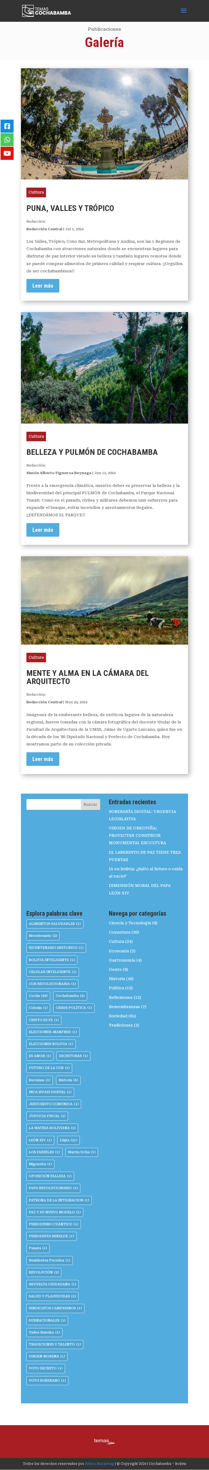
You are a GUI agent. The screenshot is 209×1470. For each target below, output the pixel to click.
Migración (40, 1164)
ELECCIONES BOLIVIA (51, 1044)
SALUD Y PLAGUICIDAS (52, 1296)
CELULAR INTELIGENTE (52, 972)
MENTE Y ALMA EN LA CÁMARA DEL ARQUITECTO (87, 677)
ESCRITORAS (73, 1056)
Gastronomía (122, 960)
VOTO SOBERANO (47, 1380)
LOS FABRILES (44, 1152)
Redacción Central (44, 229)
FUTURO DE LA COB (49, 1068)
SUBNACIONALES (47, 1320)
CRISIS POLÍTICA (74, 1008)
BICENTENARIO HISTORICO (56, 948)
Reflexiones (121, 997)
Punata (38, 1248)
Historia (68, 1080)
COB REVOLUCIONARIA (52, 984)
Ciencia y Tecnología (130, 923)
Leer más (42, 285)
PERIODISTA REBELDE (51, 1236)
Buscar (90, 804)
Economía (119, 951)
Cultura (36, 192)
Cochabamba (70, 996)
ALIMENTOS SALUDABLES (55, 924)
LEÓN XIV (40, 1140)
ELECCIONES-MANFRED (53, 1032)
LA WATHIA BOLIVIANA (52, 1128)
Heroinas (39, 1080)
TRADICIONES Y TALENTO (55, 1344)
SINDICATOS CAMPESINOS (55, 1308)
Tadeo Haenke (44, 1332)
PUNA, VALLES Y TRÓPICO (70, 208)
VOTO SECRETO (46, 1368)
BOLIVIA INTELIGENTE (52, 960)
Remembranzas (124, 1007)
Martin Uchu (82, 1152)
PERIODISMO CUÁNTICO (53, 1224)
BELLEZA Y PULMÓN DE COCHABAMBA (92, 452)
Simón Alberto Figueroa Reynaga (58, 473)
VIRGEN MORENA (47, 1356)
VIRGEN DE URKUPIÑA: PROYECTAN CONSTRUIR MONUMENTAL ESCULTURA (137, 835)
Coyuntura (119, 932)
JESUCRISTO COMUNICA (54, 1104)
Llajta (68, 1140)
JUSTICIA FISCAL (47, 1116)
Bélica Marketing (99, 1464)
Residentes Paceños (49, 1260)
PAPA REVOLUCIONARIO (53, 1188)
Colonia (38, 1008)
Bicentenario (43, 936)
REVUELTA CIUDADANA (52, 1284)
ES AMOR (40, 1056)
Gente (115, 969)
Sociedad (118, 1016)
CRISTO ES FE (44, 1020)
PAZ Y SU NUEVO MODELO (55, 1212)
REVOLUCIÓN (44, 1272)
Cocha (38, 996)
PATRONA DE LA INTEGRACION (59, 1200)
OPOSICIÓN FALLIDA (50, 1176)
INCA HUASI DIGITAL (50, 1092)
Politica (116, 988)
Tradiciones (121, 1025)
